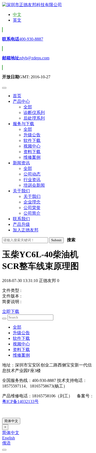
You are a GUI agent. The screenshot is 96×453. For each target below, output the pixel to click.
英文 (17, 20)
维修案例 (21, 355)
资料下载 (21, 349)
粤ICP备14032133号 (20, 401)
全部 (17, 327)
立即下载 (10, 311)
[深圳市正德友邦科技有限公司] (32, 4)
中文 (17, 14)
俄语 (6, 443)
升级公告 (21, 332)
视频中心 (21, 344)
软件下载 (21, 338)
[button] (21, 101)
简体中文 (11, 421)
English (8, 438)
